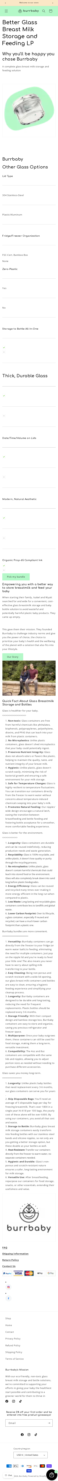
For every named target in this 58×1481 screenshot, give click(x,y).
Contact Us (9, 1266)
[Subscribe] (49, 1423)
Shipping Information (15, 1253)
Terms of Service (14, 1358)
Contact (9, 1331)
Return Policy (10, 1260)
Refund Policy (12, 1345)
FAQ (4, 1247)
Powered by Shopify (37, 1476)
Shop (8, 1318)
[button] (6, 11)
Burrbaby (23, 1476)
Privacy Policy (13, 1338)
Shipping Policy (13, 1352)
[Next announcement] (53, 3)
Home (8, 1325)
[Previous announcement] (5, 3)
